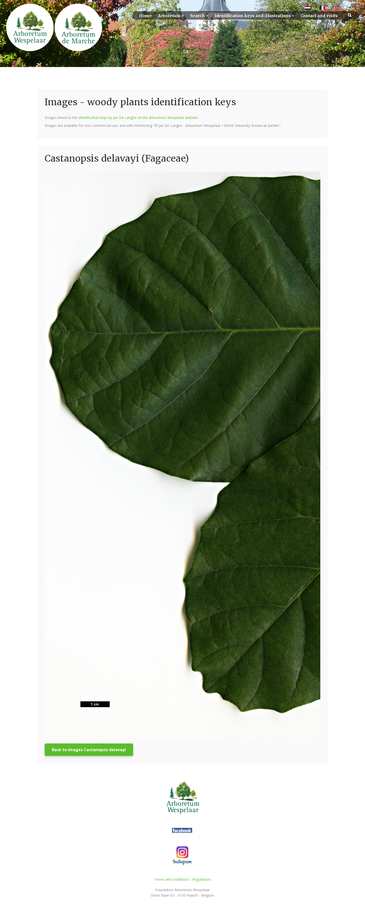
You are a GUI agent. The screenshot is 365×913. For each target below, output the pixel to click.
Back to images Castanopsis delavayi (89, 749)
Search (197, 15)
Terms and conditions (171, 879)
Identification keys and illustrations (253, 15)
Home (145, 15)
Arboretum (169, 15)
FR (329, 7)
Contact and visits (319, 15)
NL (314, 7)
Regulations (201, 879)
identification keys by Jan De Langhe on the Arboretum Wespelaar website (138, 117)
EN (344, 7)
